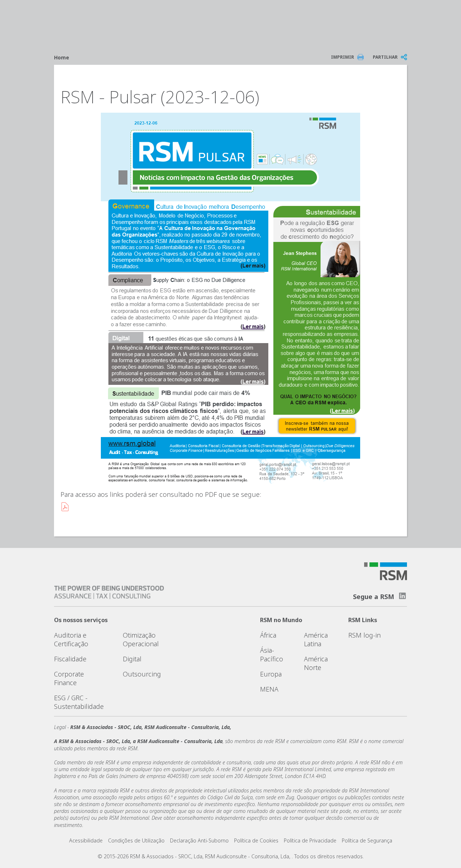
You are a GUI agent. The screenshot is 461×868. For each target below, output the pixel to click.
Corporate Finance (69, 678)
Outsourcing (142, 674)
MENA (269, 689)
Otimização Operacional (141, 639)
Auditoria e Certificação (71, 639)
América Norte (316, 663)
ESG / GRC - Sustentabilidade (79, 702)
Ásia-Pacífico (271, 654)
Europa (271, 674)
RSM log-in (364, 635)
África (268, 635)
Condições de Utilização (136, 840)
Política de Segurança (367, 840)
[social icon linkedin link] (402, 596)
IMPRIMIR (342, 57)
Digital (132, 659)
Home (61, 57)
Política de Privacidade (310, 840)
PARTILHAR (385, 57)
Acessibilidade (86, 840)
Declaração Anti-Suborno (199, 840)
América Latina (316, 639)
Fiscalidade (70, 659)
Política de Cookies (256, 840)
